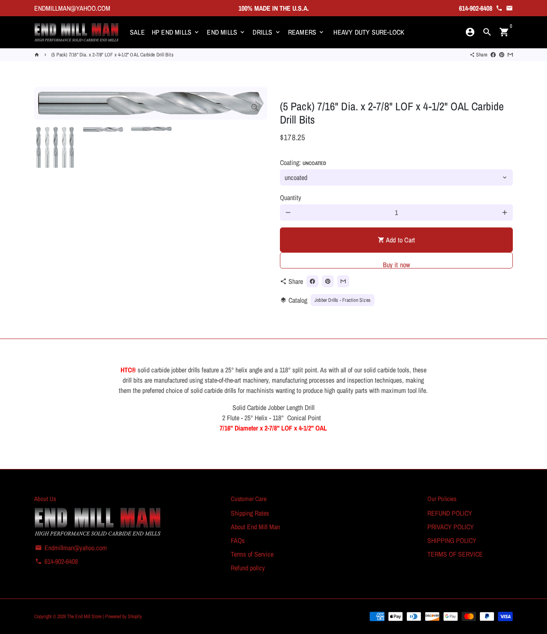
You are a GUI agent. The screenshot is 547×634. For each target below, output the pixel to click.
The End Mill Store (85, 616)
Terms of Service (252, 554)
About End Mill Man (255, 526)
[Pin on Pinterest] (501, 54)
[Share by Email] (510, 54)
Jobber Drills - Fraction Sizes (343, 300)
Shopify (135, 616)
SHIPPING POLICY (451, 540)
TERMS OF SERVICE (455, 554)
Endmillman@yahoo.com (71, 547)
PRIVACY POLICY (450, 526)
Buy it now (396, 264)
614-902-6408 (56, 561)
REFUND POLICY (449, 513)
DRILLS (267, 32)
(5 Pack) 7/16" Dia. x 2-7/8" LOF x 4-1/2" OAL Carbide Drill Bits (112, 54)
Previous (46, 103)
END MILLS (226, 32)
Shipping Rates (250, 513)
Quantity (290, 197)
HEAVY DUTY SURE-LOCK (368, 32)
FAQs (238, 540)
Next (255, 103)
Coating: (303, 162)
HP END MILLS (176, 32)
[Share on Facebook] (493, 54)
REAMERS (306, 32)
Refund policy (248, 567)
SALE (137, 32)
